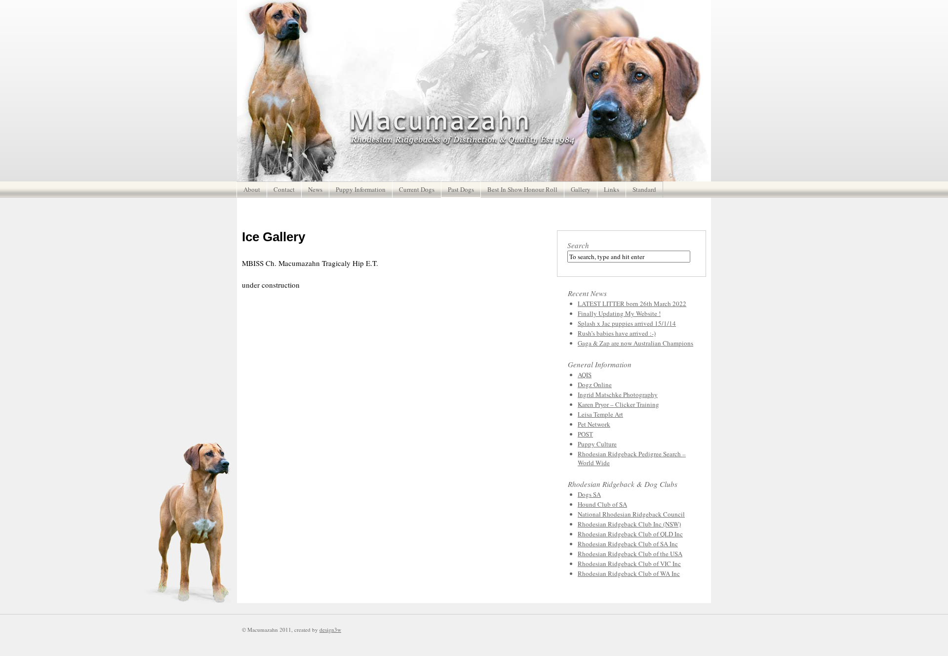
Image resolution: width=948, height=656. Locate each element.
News (315, 189)
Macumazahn (462, 128)
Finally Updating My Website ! (619, 313)
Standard (644, 189)
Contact (284, 189)
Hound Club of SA (602, 504)
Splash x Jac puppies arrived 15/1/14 (627, 323)
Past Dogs (461, 189)
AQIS (585, 374)
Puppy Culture (597, 443)
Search (578, 245)
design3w (330, 629)
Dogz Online (595, 384)
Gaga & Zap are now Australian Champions (635, 343)
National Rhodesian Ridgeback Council (631, 514)
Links (611, 189)
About (251, 189)
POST (585, 434)
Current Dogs (416, 189)
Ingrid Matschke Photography (618, 394)
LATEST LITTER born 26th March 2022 (632, 303)
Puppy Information (361, 189)
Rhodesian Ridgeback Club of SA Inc (628, 543)
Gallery (581, 189)
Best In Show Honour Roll (522, 189)
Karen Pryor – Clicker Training (618, 404)
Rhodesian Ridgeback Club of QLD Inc (630, 533)
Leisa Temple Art (600, 414)
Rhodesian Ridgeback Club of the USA (630, 553)
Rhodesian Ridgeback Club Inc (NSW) (629, 524)
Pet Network (594, 424)
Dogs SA (589, 494)
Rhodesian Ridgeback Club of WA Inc (629, 573)
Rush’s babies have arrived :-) (617, 333)
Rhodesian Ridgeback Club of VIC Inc (629, 563)
